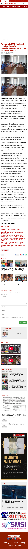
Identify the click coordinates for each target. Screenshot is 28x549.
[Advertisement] (14, 22)
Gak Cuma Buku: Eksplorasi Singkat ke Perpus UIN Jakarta (14, 502)
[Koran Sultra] (9, 3)
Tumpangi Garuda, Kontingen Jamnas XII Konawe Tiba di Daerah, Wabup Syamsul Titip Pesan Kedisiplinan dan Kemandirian (14, 232)
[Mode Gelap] (24, 3)
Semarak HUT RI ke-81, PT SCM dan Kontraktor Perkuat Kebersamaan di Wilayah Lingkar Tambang (14, 228)
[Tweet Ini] (18, 255)
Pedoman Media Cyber (7, 543)
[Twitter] (11, 538)
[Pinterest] (13, 538)
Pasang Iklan (22, 542)
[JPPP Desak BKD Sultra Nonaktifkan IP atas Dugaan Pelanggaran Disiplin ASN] (5, 387)
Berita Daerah (4, 42)
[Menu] (2, 3)
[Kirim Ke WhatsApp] (26, 255)
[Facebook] (8, 538)
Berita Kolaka (5, 250)
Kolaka (9, 42)
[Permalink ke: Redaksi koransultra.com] (2, 52)
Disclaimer (24, 543)
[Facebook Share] (16, 255)
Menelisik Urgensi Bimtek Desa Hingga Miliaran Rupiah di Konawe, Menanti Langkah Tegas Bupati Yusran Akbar (17, 334)
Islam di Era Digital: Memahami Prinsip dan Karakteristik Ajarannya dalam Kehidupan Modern (15, 506)
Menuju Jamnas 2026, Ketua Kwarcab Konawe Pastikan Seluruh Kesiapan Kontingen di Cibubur (12, 243)
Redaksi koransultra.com (9, 52)
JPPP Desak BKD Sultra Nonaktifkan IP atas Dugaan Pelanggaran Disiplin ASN (17, 387)
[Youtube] (18, 538)
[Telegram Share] (23, 255)
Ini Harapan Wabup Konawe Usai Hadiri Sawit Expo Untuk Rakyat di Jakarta (13, 246)
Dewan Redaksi (14, 542)
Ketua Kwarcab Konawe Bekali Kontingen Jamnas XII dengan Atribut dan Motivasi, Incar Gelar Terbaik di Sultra (13, 239)
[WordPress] (15, 538)
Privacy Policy (17, 543)
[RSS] (20, 538)
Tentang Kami (6, 542)
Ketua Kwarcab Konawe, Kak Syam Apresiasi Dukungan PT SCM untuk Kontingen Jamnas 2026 (12, 236)
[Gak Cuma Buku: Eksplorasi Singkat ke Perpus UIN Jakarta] (14, 492)
